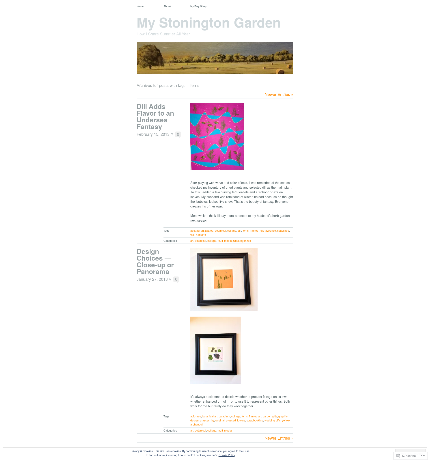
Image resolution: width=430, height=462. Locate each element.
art (192, 240)
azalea (209, 230)
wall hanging (198, 234)
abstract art (197, 230)
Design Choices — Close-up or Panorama (155, 261)
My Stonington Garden (209, 22)
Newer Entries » (279, 94)
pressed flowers (235, 420)
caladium (224, 416)
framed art (255, 416)
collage (231, 230)
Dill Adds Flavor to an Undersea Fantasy (155, 116)
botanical (220, 230)
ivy (212, 420)
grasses (205, 420)
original (220, 420)
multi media (225, 240)
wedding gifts (272, 420)
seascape (283, 230)
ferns (246, 230)
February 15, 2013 (153, 134)
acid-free (195, 416)
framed (254, 230)
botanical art (209, 416)
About (167, 6)
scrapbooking (255, 420)
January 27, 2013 (152, 279)
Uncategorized (242, 240)
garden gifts (270, 416)
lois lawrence (268, 230)
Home (140, 6)
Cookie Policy (227, 455)
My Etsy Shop (198, 6)
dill (239, 230)
